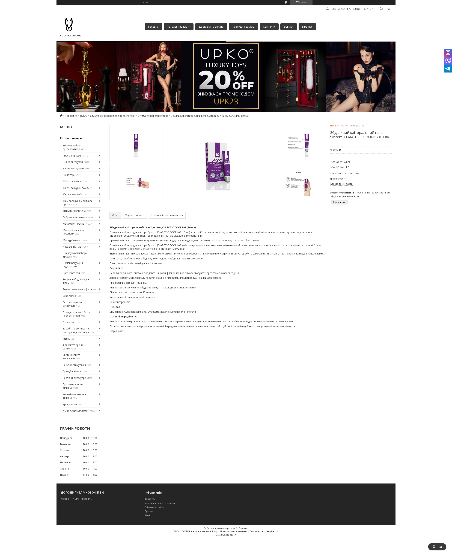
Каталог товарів (177, 26)
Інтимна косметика (74, 210)
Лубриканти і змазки (75, 217)
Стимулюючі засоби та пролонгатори (112, 115)
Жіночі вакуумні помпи (76, 188)
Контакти (269, 26)
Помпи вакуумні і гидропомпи (73, 264)
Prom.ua (243, 528)
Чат (440, 546)
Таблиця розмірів (243, 26)
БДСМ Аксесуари (73, 162)
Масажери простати (75, 223)
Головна (153, 26)
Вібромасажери (72, 181)
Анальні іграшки (72, 155)
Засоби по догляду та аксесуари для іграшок (76, 330)
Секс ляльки (70, 295)
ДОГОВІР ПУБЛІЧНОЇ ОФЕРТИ (77, 498)
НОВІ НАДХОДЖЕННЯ (76, 410)
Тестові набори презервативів (72, 147)
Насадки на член (72, 246)
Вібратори (69, 174)
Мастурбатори (72, 240)
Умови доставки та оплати (160, 503)
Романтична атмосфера (77, 289)
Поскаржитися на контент (234, 531)
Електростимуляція (74, 365)
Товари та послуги (76, 115)
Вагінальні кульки (73, 168)
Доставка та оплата (211, 26)
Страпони (68, 322)
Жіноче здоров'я (72, 194)
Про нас (307, 26)
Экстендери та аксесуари (71, 356)
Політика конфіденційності (264, 531)
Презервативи (71, 273)
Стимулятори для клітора (153, 115)
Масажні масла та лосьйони (73, 231)
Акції (147, 515)
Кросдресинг (70, 404)
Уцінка (66, 338)
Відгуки (288, 26)
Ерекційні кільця (72, 371)
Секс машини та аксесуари (72, 303)
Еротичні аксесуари (74, 378)
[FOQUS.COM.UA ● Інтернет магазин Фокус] (69, 25)
